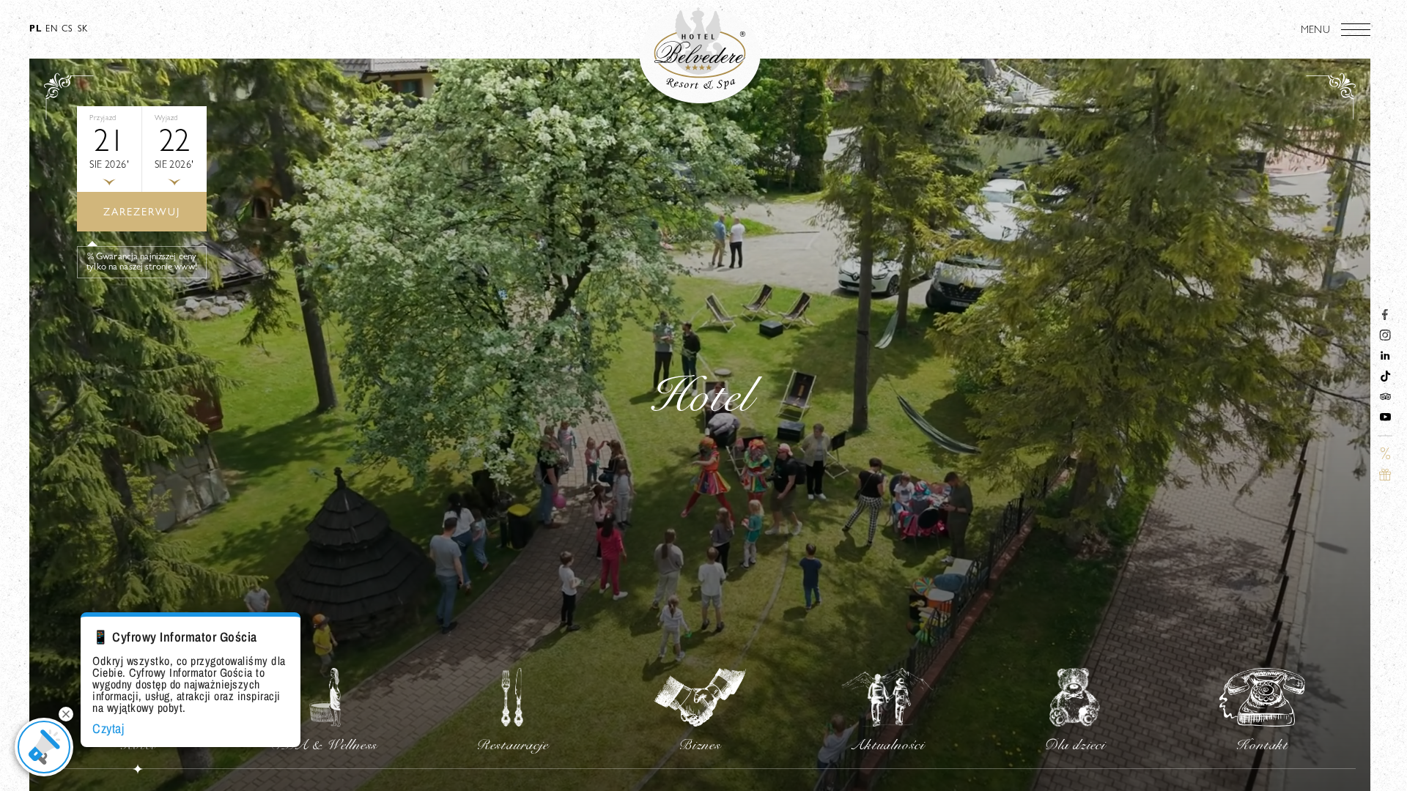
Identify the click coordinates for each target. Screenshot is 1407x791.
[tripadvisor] (1385, 399)
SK (83, 30)
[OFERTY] (1385, 456)
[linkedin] (1385, 358)
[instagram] (1385, 338)
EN (51, 30)
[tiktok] (1385, 379)
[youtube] (1385, 420)
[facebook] (1385, 317)
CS (67, 30)
